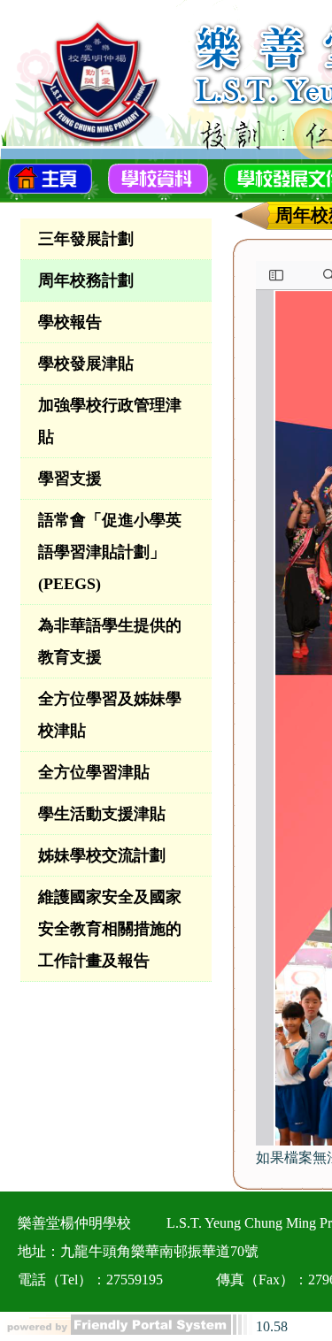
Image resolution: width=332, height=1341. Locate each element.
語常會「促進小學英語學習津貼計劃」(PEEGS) (109, 552)
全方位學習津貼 (94, 772)
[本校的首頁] (50, 177)
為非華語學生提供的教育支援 (109, 641)
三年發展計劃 (86, 239)
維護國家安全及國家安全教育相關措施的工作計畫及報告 (109, 928)
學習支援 (70, 478)
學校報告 (70, 322)
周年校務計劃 (86, 280)
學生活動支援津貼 (102, 814)
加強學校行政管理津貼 (109, 421)
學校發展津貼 (86, 363)
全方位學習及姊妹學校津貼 (109, 714)
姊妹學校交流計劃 (102, 855)
